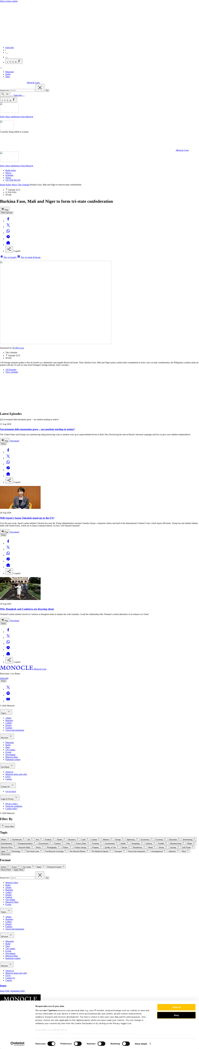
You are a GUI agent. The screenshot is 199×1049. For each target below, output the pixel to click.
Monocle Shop (11, 882)
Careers (8, 779)
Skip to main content (9, 1)
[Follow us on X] (8, 689)
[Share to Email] (8, 245)
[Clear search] (39, 88)
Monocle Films (11, 902)
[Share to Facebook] (8, 221)
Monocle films (11, 757)
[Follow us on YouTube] (8, 701)
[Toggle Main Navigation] (1, 67)
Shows (8, 173)
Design (8, 725)
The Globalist (24, 185)
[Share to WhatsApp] (8, 233)
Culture (8, 723)
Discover (5, 738)
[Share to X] (8, 227)
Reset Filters (6, 870)
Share (3, 444)
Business (9, 720)
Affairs (8, 718)
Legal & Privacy (7, 799)
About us (9, 772)
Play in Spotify (10, 257)
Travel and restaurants (14, 730)
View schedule (11, 372)
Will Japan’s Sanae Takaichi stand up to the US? (27, 518)
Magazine (9, 72)
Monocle (4, 966)
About (8, 178)
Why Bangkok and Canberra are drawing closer (27, 609)
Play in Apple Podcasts (30, 257)
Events (8, 752)
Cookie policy (11, 808)
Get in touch (10, 791)
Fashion (8, 728)
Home (2, 185)
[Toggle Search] (5, 94)
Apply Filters (19, 870)
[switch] (78, 1043)
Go (47, 90)
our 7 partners (50, 1010)
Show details (141, 1044)
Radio (8, 74)
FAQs (8, 777)
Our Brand (5, 767)
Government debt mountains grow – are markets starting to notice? (37, 429)
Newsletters (10, 754)
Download (14, 441)
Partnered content (12, 759)
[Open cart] (6, 57)
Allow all (176, 1007)
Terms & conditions (13, 806)
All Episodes (10, 369)
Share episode (6, 213)
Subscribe (9, 47)
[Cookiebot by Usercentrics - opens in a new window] (17, 1044)
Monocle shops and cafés (16, 774)
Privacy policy (11, 804)
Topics (4, 713)
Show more (5, 854)
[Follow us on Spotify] (8, 695)
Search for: (5, 90)
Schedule (9, 175)
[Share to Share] (9, 249)
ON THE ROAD (12, 180)
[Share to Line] (8, 239)
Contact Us (5, 787)
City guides (10, 750)
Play (6, 210)
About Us (9, 970)
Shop (7, 76)
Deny (176, 1015)
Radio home (10, 170)
